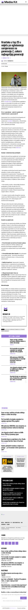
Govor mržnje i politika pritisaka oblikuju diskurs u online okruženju (18, 341)
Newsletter (6, 58)
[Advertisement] (14, 20)
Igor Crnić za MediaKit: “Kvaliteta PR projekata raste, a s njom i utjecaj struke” (13, 580)
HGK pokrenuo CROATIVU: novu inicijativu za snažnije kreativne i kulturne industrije (17, 359)
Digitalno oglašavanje (9, 329)
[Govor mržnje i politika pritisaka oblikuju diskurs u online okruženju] (5, 342)
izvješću (10, 121)
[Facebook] (2, 69)
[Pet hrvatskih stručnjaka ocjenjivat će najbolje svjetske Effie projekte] (5, 351)
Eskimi (18, 147)
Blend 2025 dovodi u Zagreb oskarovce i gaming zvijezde (20, 465)
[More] (20, 69)
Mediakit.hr (10, 60)
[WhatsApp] (11, 69)
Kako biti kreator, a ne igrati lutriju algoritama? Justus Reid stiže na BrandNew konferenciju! (14, 586)
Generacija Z (18, 329)
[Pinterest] (8, 69)
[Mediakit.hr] (2, 61)
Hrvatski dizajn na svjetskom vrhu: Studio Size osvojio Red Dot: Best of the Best (18, 378)
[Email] (17, 69)
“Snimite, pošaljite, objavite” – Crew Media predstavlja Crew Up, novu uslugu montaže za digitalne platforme (7, 469)
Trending (3, 576)
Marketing (12, 353)
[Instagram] (6, 543)
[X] (5, 69)
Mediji (11, 344)
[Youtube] (7, 323)
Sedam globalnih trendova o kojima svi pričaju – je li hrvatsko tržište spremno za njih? (13, 448)
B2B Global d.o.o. (13, 608)
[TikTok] (13, 543)
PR (1, 582)
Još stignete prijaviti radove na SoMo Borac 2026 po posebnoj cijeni (18, 369)
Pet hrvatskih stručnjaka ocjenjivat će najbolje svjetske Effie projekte (17, 350)
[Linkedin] (14, 69)
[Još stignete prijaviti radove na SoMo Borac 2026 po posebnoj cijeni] (5, 370)
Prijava (23, 598)
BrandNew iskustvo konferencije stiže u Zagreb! (11, 574)
